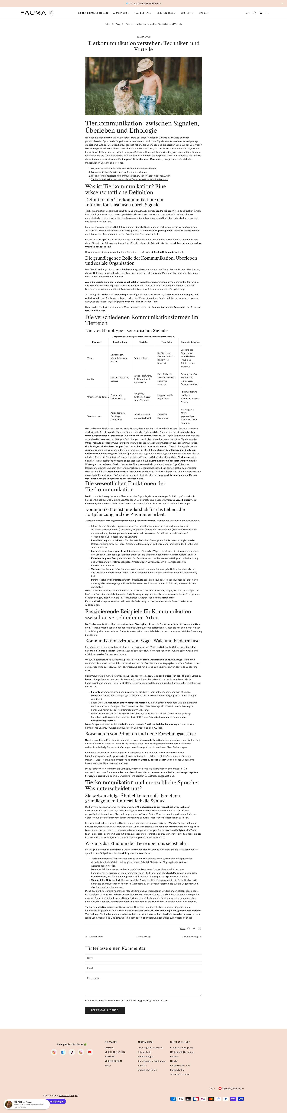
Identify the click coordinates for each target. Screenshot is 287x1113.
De (245, 13)
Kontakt (174, 1056)
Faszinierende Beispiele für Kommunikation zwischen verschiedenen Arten (130, 175)
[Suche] (254, 13)
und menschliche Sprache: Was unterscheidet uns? (129, 179)
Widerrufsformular (180, 1074)
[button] (267, 13)
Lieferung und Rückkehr (150, 1047)
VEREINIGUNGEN (113, 1061)
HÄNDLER (110, 1056)
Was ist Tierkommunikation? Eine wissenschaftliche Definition (124, 168)
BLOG (108, 1065)
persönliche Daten (147, 1069)
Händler (174, 1061)
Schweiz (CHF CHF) (232, 1088)
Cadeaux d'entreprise (181, 1047)
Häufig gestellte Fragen (182, 1052)
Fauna (55, 1095)
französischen (165, 752)
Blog (118, 24)
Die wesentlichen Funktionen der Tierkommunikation (119, 172)
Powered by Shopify (68, 1095)
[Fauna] (36, 13)
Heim (107, 24)
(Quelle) (158, 727)
